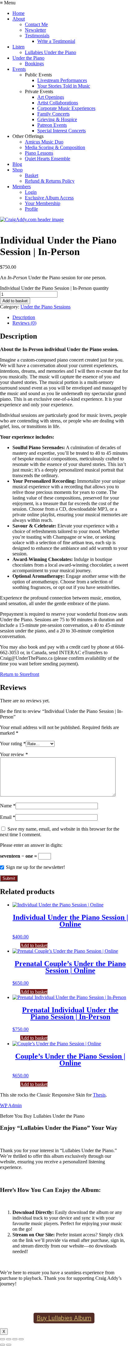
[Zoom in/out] (2, 1339)
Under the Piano (28, 58)
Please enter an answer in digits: (31, 845)
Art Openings (50, 97)
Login (31, 192)
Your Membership (42, 203)
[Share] (14, 1339)
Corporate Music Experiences (66, 108)
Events (19, 69)
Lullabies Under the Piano (50, 52)
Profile (31, 209)
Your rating (13, 743)
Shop (17, 169)
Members (21, 186)
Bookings (34, 63)
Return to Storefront (19, 674)
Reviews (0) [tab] (24, 323)
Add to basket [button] (34, 945)
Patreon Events (52, 125)
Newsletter (35, 30)
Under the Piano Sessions (46, 306)
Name (8, 805)
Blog (17, 164)
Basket (31, 175)
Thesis (99, 1094)
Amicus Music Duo (44, 141)
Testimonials (37, 35)
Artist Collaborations (57, 102)
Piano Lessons (39, 153)
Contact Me (36, 24)
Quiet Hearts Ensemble (47, 158)
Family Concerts (53, 113)
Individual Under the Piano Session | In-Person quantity (54, 288)
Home (18, 13)
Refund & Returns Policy (50, 181)
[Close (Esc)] (21, 1339)
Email (7, 817)
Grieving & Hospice (57, 119)
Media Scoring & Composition (55, 147)
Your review (14, 754)
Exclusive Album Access (49, 197)
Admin (11, 1105)
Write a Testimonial (56, 41)
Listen (18, 46)
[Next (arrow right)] (8, 1345)
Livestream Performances (62, 80)
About (18, 18)
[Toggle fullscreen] (8, 1339)
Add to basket (15, 301)
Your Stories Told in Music (63, 86)
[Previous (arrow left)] (2, 1345)
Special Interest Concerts (61, 130)
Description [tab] (23, 317)
